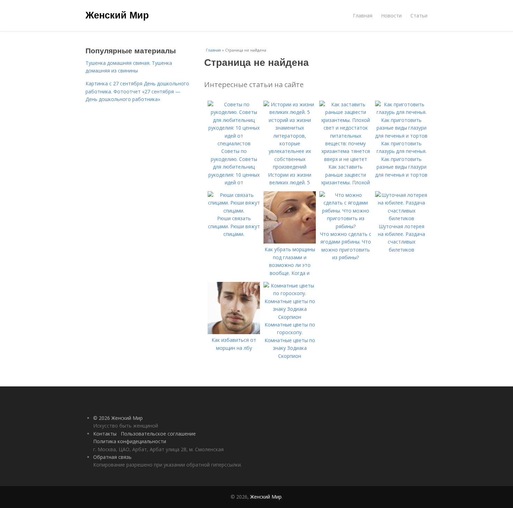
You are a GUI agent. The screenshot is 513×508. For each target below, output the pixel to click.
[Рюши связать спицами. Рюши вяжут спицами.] (234, 210)
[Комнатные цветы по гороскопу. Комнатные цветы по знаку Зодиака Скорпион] (289, 317)
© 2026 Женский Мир (118, 418)
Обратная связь (112, 457)
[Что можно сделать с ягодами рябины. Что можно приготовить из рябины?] (345, 226)
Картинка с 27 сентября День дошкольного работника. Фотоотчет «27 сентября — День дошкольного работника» (137, 91)
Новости (391, 15)
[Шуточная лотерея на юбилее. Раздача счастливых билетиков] (401, 218)
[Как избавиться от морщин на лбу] (234, 332)
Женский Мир (117, 14)
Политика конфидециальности (129, 441)
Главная (362, 15)
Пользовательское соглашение (158, 433)
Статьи (419, 15)
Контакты (105, 433)
